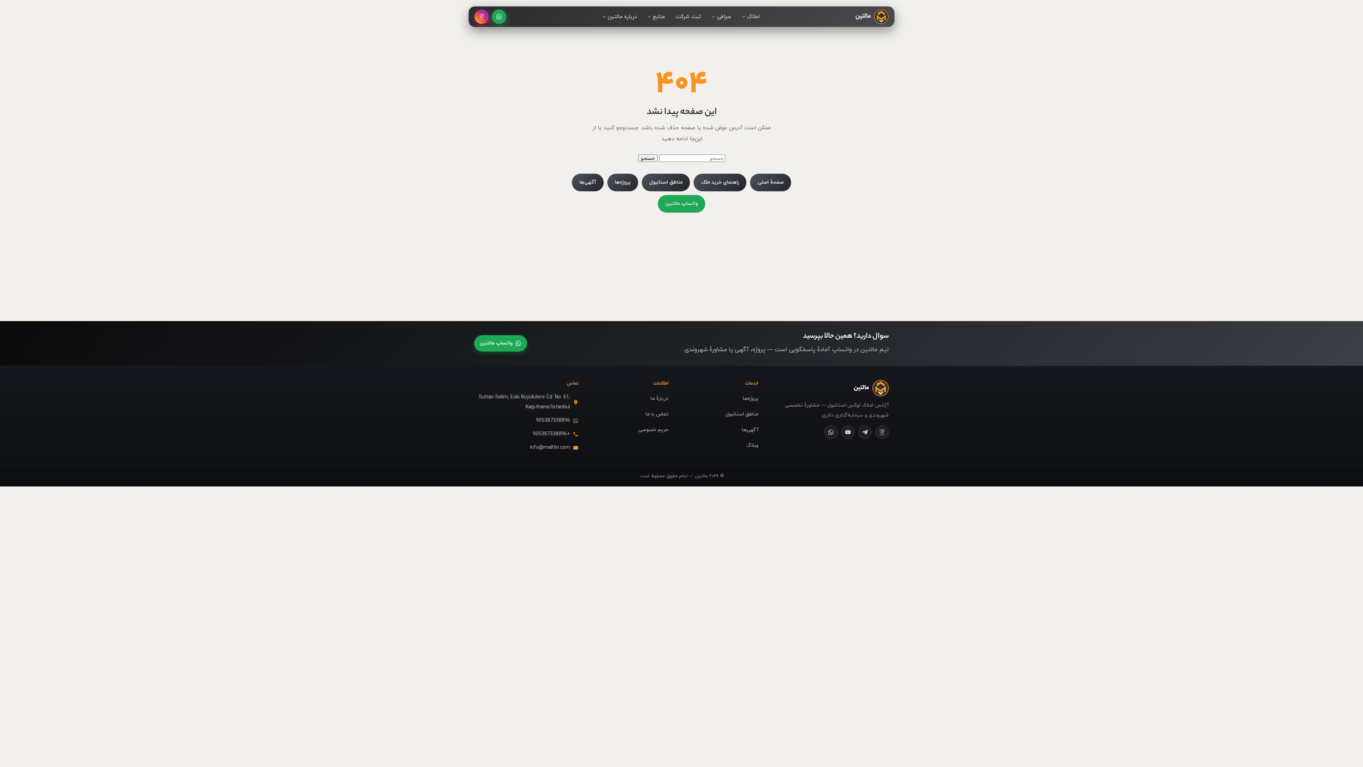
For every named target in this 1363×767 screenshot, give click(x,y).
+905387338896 (551, 434)
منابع (659, 17)
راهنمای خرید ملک (720, 182)
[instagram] (882, 432)
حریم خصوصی (653, 429)
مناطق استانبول (666, 182)
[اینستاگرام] (482, 17)
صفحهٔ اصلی (770, 182)
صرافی (724, 17)
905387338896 (553, 420)
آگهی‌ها (587, 182)
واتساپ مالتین (681, 203)
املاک (753, 17)
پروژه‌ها (623, 182)
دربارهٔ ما (659, 398)
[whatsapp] (831, 432)
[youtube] (848, 432)
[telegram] (865, 432)
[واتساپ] (499, 17)
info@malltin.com (550, 447)
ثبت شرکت (688, 17)
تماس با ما (657, 414)
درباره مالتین (622, 17)
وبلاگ (752, 445)
